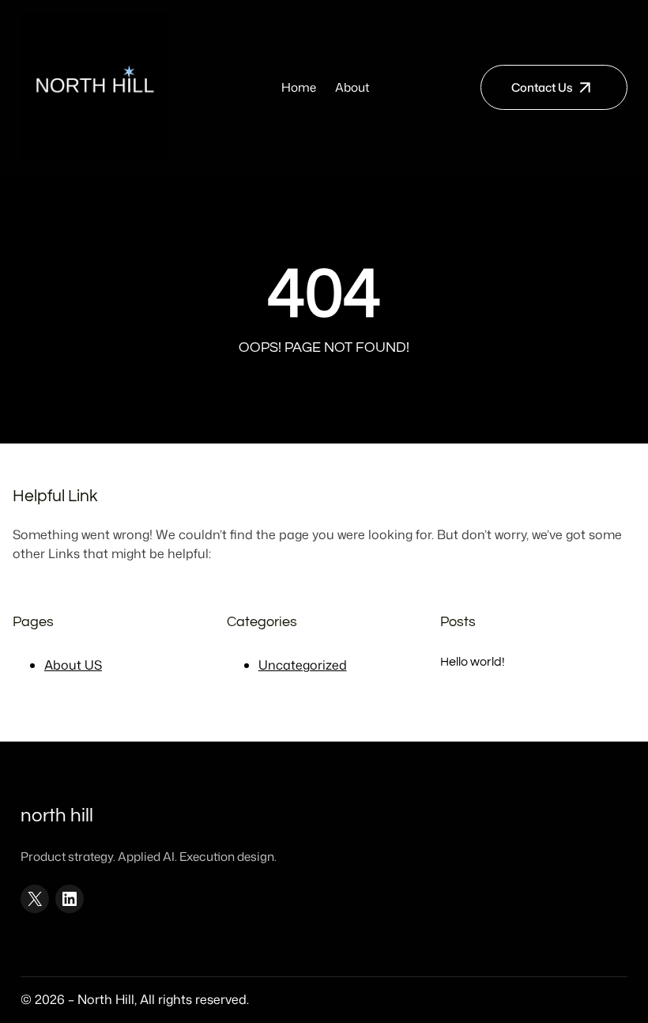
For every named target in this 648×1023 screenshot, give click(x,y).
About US (73, 665)
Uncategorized (302, 665)
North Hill (57, 815)
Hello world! (472, 661)
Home (298, 87)
